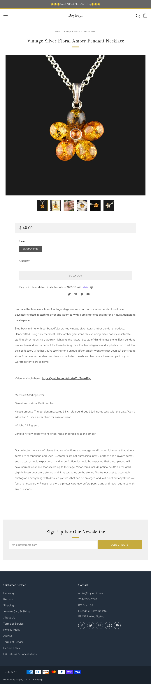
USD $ (8, 671)
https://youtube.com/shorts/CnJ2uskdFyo (66, 378)
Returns (8, 599)
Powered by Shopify (13, 679)
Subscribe (118, 544)
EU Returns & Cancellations (20, 654)
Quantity (24, 261)
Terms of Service (13, 623)
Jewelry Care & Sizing (16, 611)
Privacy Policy (11, 630)
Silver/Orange (30, 248)
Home (57, 32)
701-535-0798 (87, 599)
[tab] (42, 205)
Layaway (9, 593)
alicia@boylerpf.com (90, 593)
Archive (8, 636)
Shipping (8, 605)
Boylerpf (75, 16)
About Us (9, 617)
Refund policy (11, 648)
